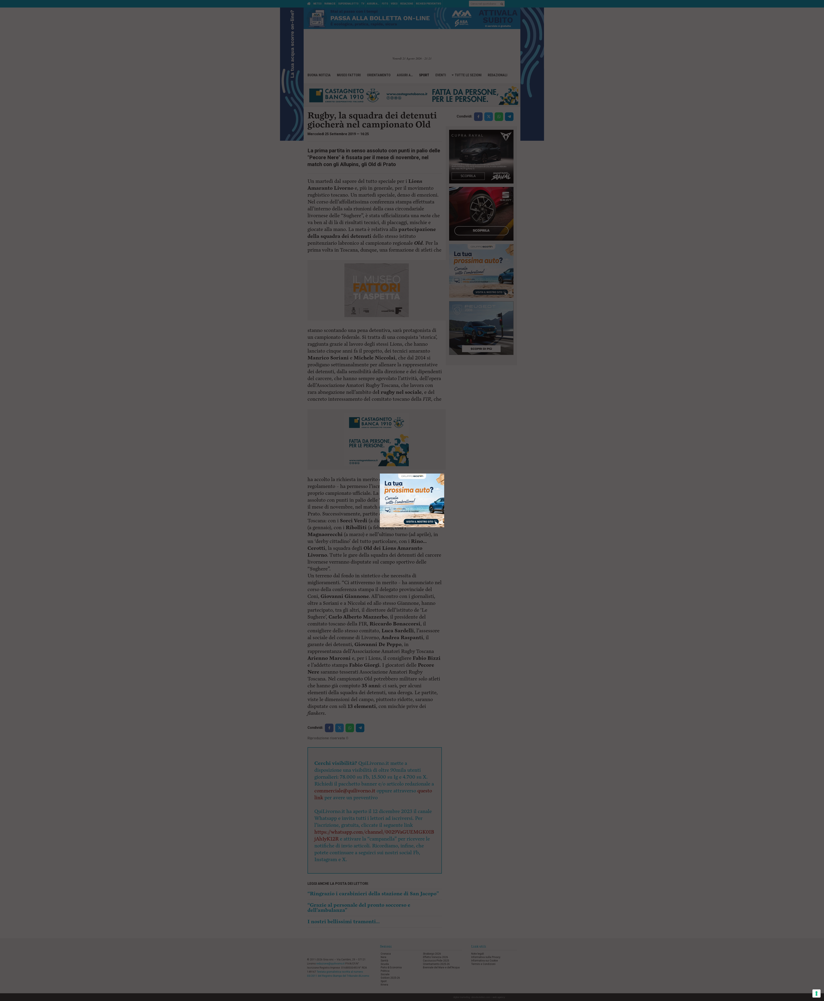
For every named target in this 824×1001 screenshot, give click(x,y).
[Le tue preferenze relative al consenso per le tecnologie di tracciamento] (816, 993)
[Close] (444, 474)
